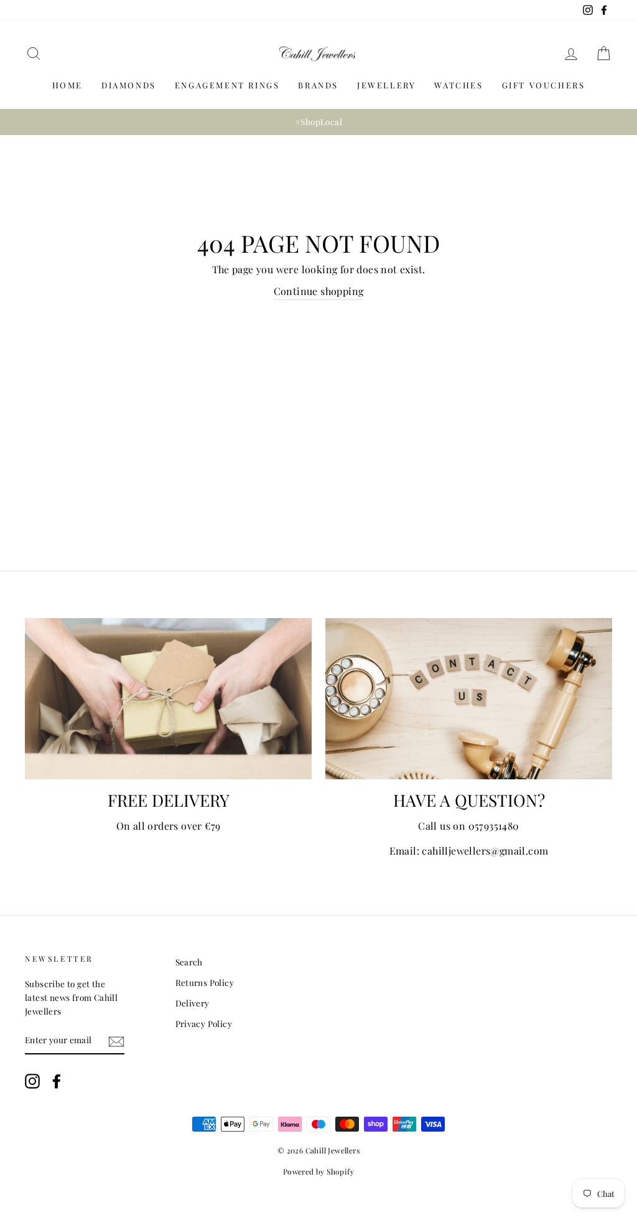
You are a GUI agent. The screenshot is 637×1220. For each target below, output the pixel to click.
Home (67, 85)
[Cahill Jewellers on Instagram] (32, 1081)
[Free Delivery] (168, 698)
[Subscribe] (116, 1041)
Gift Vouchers (543, 85)
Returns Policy (205, 982)
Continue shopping (319, 291)
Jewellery (386, 85)
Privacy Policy (204, 1023)
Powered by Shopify (318, 1171)
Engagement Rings (227, 85)
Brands (318, 85)
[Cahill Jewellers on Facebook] (56, 1081)
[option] (318, 122)
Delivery (192, 1002)
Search (189, 961)
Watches (458, 85)
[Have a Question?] (468, 698)
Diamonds (128, 85)
